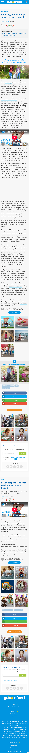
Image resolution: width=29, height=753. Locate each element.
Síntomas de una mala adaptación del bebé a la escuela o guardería (7, 437)
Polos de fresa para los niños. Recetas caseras (20, 325)
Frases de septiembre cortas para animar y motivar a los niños (21, 437)
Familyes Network (13, 742)
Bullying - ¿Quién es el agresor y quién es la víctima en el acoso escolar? (8, 423)
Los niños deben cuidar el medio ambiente (14, 364)
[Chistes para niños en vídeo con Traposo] (7, 592)
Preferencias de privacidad (14, 457)
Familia (16, 385)
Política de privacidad (13, 706)
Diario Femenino (14, 747)
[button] (3, 2)
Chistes (3, 609)
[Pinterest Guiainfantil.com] (11, 467)
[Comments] (13, 25)
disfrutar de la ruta (14, 150)
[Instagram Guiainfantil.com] (14, 467)
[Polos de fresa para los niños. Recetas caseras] (21, 328)
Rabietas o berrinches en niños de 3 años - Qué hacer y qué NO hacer (21, 423)
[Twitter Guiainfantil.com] (18, 467)
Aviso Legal (13, 709)
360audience (19, 751)
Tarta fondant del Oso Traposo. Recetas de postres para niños (21, 588)
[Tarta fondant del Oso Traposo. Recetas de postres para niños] (21, 592)
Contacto (13, 711)
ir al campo (8, 83)
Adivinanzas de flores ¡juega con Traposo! (20, 575)
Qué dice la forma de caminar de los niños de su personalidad (7, 353)
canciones (10, 209)
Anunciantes (13, 713)
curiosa (3, 266)
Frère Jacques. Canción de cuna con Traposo (7, 603)
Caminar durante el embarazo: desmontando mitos (21, 339)
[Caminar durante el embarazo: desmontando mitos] (21, 342)
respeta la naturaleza (15, 287)
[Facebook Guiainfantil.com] (8, 467)
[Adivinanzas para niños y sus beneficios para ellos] (7, 578)
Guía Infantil (13, 745)
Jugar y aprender (5, 388)
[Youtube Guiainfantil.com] (21, 467)
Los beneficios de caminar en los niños (7, 339)
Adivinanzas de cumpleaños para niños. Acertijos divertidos (21, 603)
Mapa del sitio (14, 716)
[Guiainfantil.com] (14, 3)
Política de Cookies (10, 459)
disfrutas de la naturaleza (9, 100)
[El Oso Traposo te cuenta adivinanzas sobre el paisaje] (7, 328)
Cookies (14, 704)
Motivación (23, 304)
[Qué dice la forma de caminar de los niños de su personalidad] (7, 356)
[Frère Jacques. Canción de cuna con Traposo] (7, 606)
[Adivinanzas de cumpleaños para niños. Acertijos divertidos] (21, 606)
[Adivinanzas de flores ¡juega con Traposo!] (21, 578)
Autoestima (4, 385)
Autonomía (11, 385)
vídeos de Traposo (16, 535)
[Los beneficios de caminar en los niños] (7, 342)
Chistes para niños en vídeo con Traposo (6, 589)
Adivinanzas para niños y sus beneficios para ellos (7, 575)
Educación (4, 11)
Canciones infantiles (18, 609)
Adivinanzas (5, 520)
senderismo (17, 56)
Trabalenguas (10, 609)
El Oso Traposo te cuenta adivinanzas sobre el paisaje (7, 325)
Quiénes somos (13, 702)
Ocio (2, 479)
